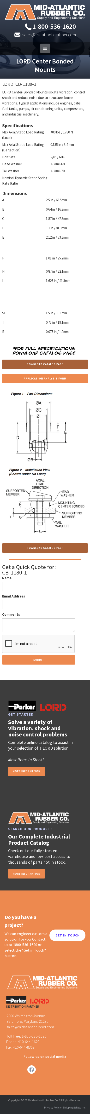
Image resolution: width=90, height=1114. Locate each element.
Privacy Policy (52, 1107)
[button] (45, 48)
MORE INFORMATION (26, 873)
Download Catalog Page (45, 364)
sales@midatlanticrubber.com (49, 34)
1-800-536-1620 (54, 26)
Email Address (13, 596)
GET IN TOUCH (67, 935)
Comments (11, 614)
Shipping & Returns (74, 1107)
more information (26, 771)
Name (7, 578)
